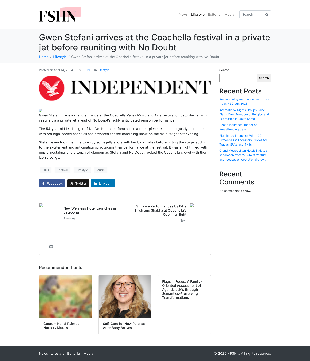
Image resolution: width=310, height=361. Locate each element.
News (183, 14)
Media (229, 14)
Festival (62, 170)
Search (224, 70)
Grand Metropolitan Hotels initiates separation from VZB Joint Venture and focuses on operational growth (243, 155)
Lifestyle (198, 14)
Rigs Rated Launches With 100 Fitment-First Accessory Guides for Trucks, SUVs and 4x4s (243, 140)
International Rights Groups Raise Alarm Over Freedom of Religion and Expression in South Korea (244, 114)
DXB (46, 170)
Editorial (214, 14)
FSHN (86, 70)
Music (101, 170)
